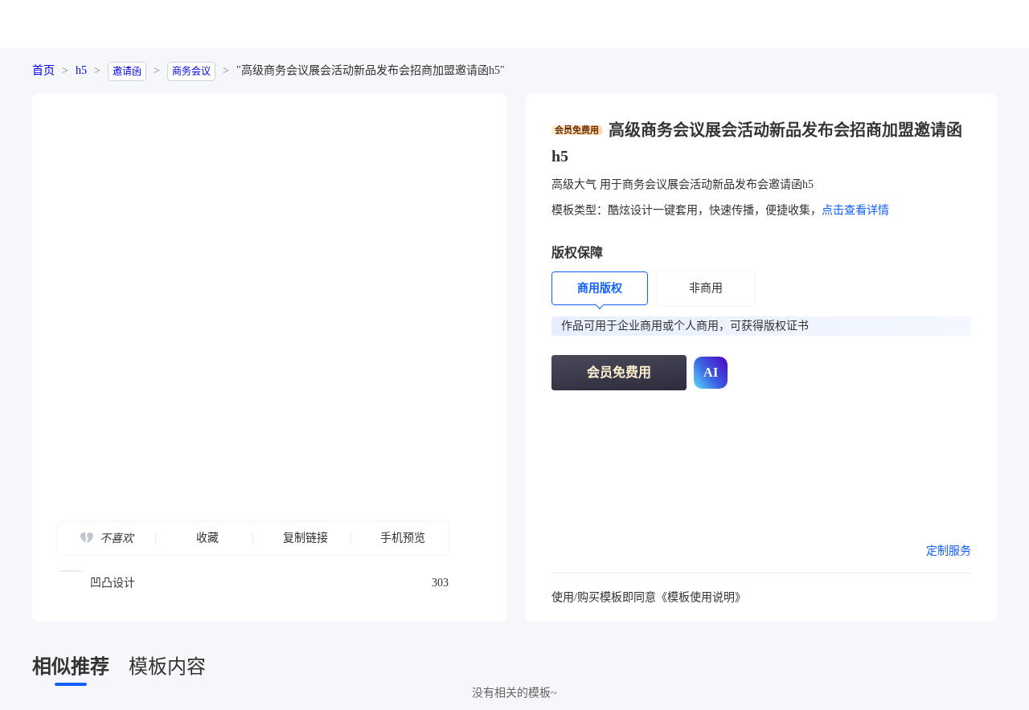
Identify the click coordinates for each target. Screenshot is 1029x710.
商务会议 (191, 71)
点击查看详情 (855, 210)
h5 (81, 70)
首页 (43, 70)
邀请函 (127, 71)
